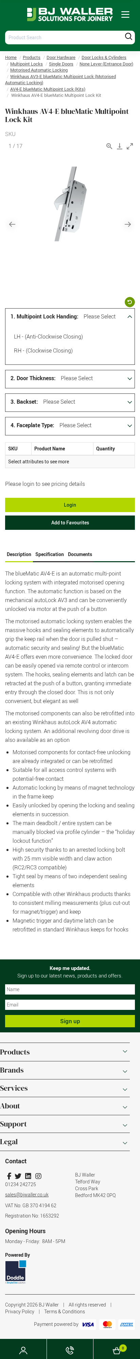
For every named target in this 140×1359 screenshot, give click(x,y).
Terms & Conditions (64, 1311)
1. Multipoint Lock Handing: (44, 316)
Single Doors (61, 64)
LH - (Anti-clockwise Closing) (48, 336)
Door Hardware (61, 57)
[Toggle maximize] (130, 146)
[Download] (120, 146)
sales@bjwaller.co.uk (27, 1194)
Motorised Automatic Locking (39, 70)
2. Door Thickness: (33, 378)
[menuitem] (125, 15)
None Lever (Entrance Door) (106, 64)
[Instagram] (38, 1176)
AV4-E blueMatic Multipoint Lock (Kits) (47, 89)
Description (19, 554)
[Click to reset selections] (130, 302)
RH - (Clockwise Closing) (43, 350)
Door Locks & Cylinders (104, 57)
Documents (80, 554)
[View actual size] (109, 146)
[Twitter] (18, 1176)
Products (31, 57)
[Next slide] (128, 224)
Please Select (100, 316)
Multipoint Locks (26, 64)
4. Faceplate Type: (32, 425)
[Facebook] (9, 1176)
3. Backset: (24, 401)
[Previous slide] (12, 224)
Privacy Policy (19, 1311)
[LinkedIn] (28, 1176)
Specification (49, 554)
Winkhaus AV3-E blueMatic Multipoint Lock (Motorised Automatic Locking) (60, 79)
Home (11, 57)
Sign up (70, 1021)
